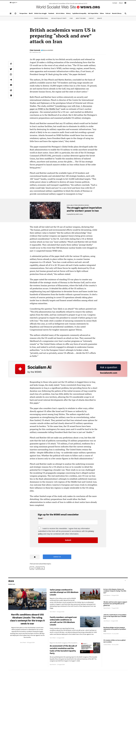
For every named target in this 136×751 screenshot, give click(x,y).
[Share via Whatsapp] (11, 74)
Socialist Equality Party (58, 18)
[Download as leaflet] (11, 90)
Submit (68, 540)
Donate (99, 18)
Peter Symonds (35, 50)
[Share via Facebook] (11, 63)
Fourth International (41, 18)
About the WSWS (81, 18)
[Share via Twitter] (11, 69)
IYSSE (71, 18)
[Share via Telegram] (11, 79)
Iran (32, 568)
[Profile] (125, 3)
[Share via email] (11, 84)
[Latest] (15, 14)
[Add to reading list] (11, 95)
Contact (114, 3)
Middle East (40, 568)
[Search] (125, 14)
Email (40, 518)
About (121, 3)
